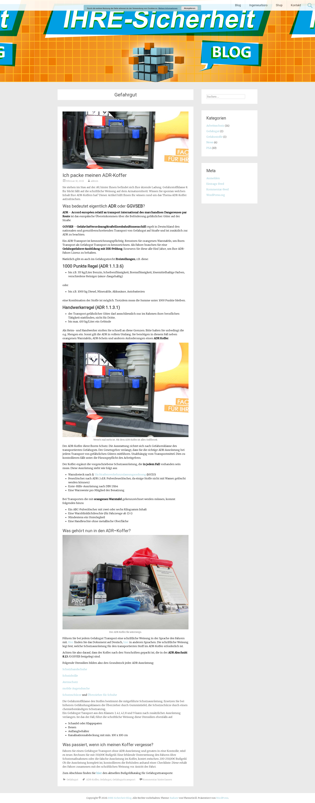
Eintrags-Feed (215, 183)
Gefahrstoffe (214, 136)
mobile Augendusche (76, 688)
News (209, 142)
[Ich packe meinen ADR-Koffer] (126, 168)
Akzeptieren (189, 8)
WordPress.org (215, 195)
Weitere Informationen (168, 8)
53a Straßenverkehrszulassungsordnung (120, 474)
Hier (71, 642)
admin (94, 181)
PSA (208, 148)
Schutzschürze (72, 694)
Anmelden (213, 178)
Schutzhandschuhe (75, 669)
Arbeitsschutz (215, 125)
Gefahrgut (72, 779)
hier (126, 642)
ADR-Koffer (92, 779)
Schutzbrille (70, 675)
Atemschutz (70, 682)
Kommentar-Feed (217, 189)
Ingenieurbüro (258, 5)
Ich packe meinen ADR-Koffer (95, 175)
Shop (279, 5)
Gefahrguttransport (124, 779)
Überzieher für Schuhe (102, 694)
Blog (238, 5)
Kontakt (296, 5)
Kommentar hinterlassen (157, 779)
